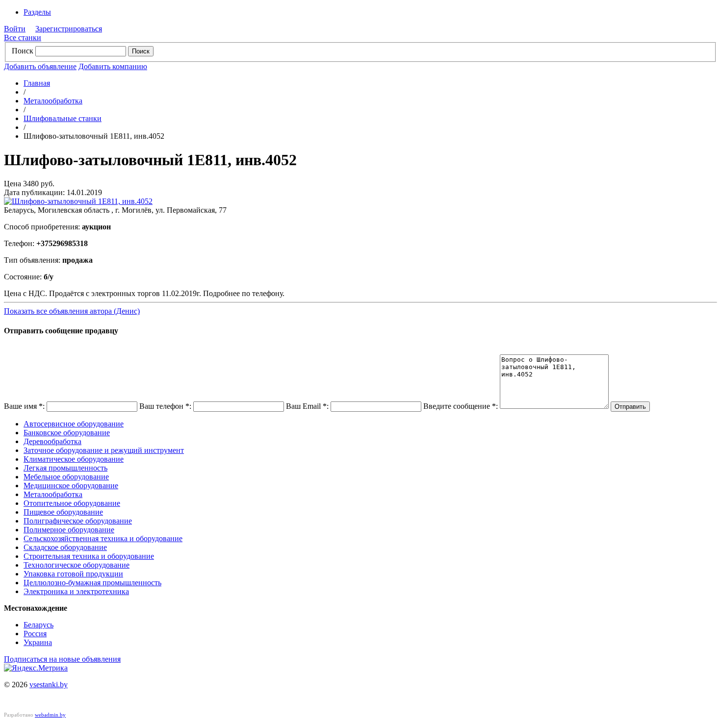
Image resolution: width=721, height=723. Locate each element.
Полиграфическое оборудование (78, 521)
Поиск (22, 51)
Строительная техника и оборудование (89, 556)
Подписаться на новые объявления (62, 659)
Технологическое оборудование (76, 565)
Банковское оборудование (67, 432)
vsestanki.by (48, 684)
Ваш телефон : (165, 406)
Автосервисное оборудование (74, 424)
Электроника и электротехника (76, 591)
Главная (37, 83)
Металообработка (53, 101)
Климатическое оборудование (74, 459)
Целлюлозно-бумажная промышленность (92, 582)
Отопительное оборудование (72, 503)
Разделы (37, 12)
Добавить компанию (112, 66)
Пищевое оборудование (63, 512)
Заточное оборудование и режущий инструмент (104, 450)
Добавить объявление (40, 66)
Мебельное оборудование (66, 477)
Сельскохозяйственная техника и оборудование (103, 538)
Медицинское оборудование (71, 485)
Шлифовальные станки (63, 118)
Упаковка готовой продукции (73, 574)
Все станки (22, 37)
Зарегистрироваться (68, 29)
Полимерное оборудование (69, 529)
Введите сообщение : (460, 406)
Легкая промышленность (65, 468)
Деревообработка (52, 441)
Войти (15, 29)
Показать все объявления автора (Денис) (72, 311)
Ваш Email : (307, 406)
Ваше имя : (24, 406)
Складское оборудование (65, 547)
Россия (35, 633)
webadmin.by (50, 715)
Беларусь (38, 625)
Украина (38, 642)
